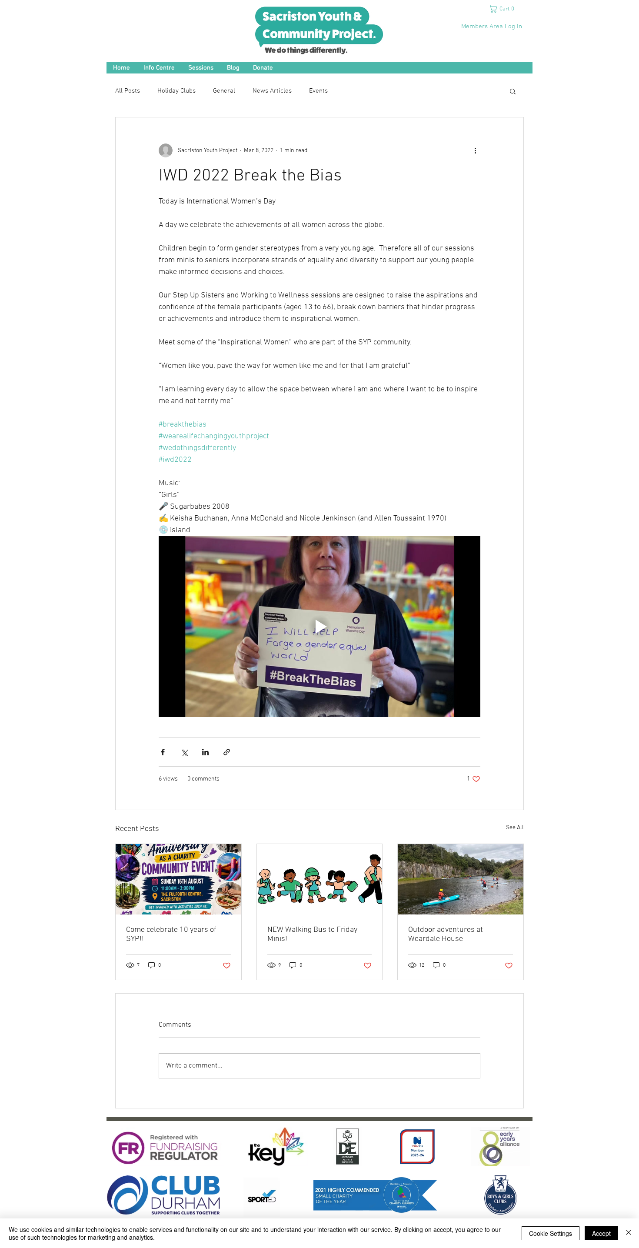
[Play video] (319, 626)
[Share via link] (227, 752)
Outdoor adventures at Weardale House (445, 934)
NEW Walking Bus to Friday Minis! (312, 934)
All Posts (127, 91)
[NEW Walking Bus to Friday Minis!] (320, 879)
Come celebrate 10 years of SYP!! (171, 934)
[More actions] (475, 150)
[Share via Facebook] (163, 752)
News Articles (272, 91)
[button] (505, 9)
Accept (601, 1233)
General (224, 91)
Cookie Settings (550, 1233)
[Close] (628, 1233)
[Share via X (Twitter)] (184, 752)
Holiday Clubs (176, 91)
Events (318, 91)
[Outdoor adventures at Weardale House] (460, 879)
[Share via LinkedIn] (205, 752)
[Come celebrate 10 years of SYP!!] (178, 879)
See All (515, 827)
